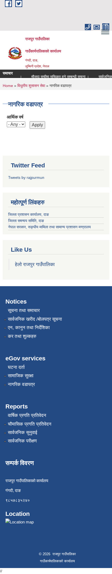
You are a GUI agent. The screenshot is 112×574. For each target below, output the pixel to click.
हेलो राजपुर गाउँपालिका (35, 264)
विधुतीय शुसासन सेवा (31, 85)
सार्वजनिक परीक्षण (22, 441)
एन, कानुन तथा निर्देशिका (29, 327)
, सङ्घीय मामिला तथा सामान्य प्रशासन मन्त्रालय (58, 227)
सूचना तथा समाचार (24, 310)
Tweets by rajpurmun (26, 177)
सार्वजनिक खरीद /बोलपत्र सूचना (35, 319)
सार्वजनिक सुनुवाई (22, 432)
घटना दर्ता (16, 367)
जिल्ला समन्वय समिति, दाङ (26, 221)
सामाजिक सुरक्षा (20, 375)
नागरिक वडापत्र (21, 384)
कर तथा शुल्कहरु (22, 336)
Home (8, 85)
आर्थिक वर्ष (15, 117)
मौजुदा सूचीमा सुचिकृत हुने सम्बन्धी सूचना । (59, 76)
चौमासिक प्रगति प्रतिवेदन (29, 424)
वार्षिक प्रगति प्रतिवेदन (27, 415)
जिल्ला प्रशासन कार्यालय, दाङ (28, 214)
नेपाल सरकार (17, 227)
